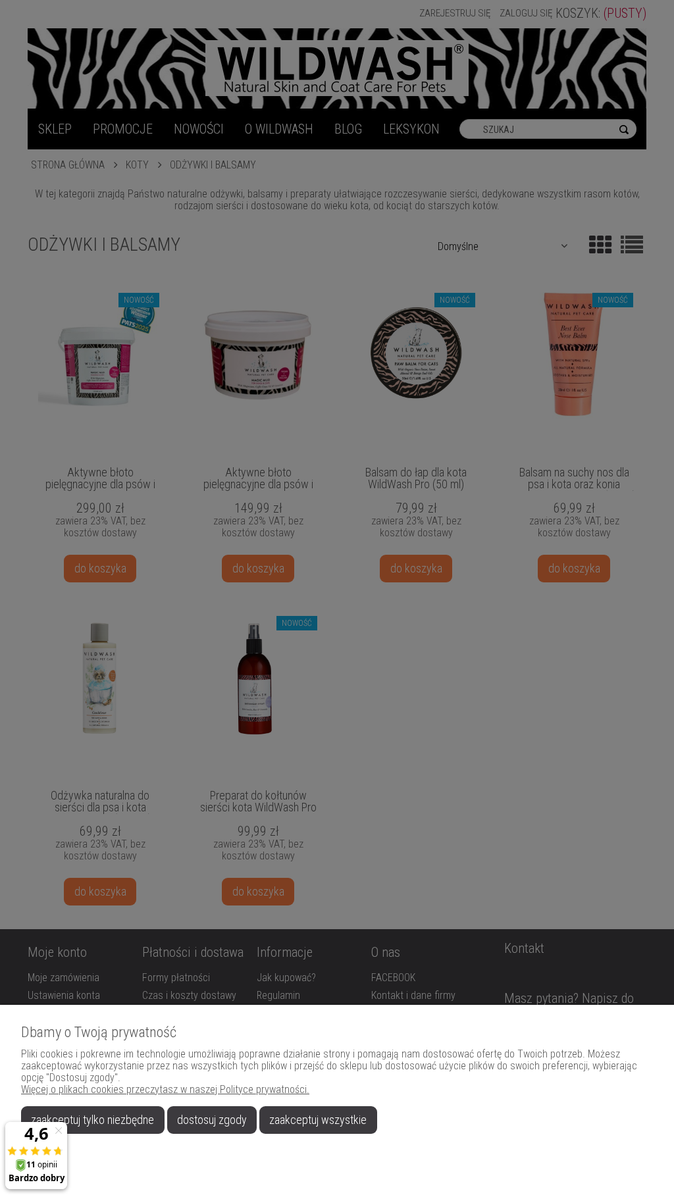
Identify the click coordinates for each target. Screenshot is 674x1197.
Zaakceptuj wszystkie (318, 1120)
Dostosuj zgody (212, 1120)
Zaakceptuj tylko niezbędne (92, 1120)
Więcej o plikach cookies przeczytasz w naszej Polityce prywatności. (165, 1089)
